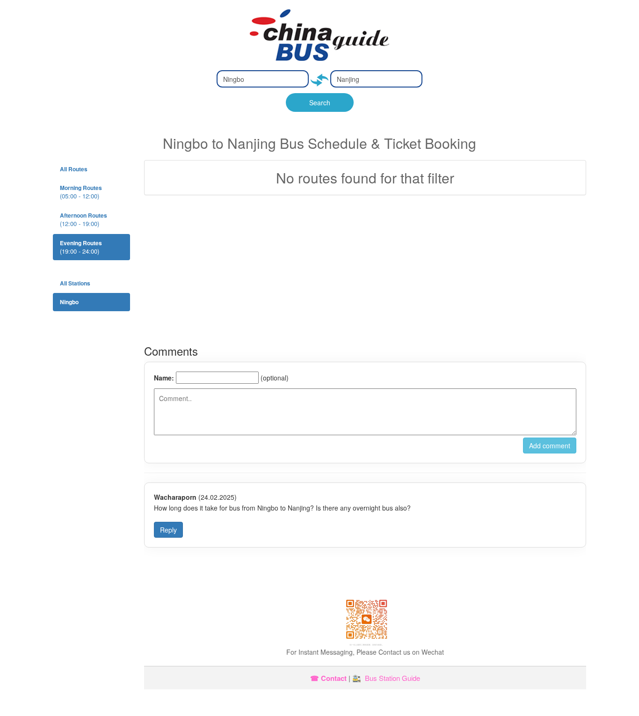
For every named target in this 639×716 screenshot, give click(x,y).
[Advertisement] (365, 270)
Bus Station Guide (392, 678)
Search (319, 102)
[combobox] (263, 79)
